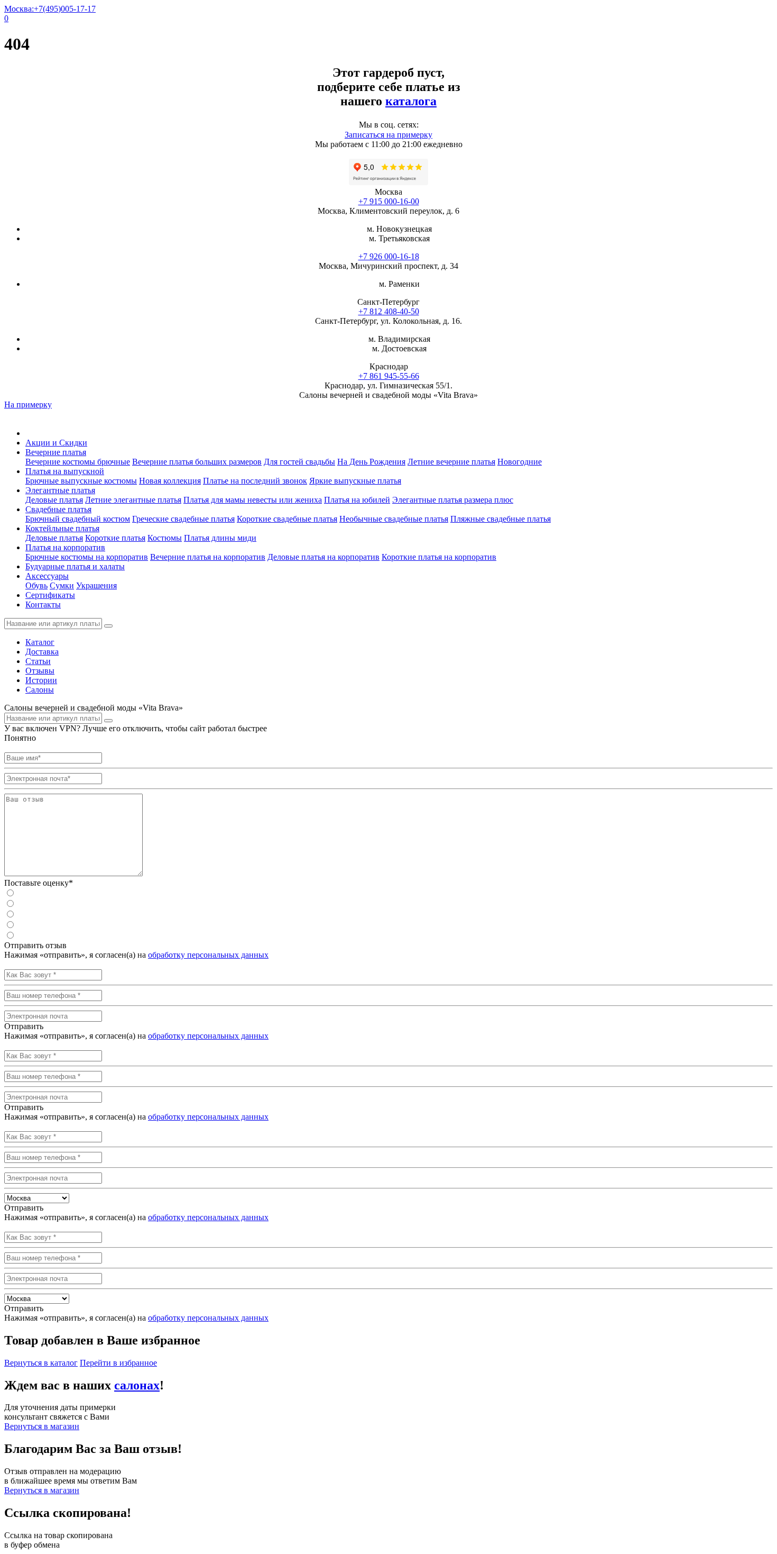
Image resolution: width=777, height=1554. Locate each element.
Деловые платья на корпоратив (323, 556)
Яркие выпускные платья (355, 480)
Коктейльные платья (62, 528)
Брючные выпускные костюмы (81, 480)
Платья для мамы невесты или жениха (252, 499)
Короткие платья (115, 537)
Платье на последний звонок (255, 480)
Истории (41, 680)
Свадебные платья (58, 509)
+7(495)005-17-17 (65, 8)
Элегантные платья (60, 490)
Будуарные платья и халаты (75, 566)
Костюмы (164, 537)
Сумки (62, 585)
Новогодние (519, 461)
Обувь (36, 585)
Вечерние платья (55, 452)
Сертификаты (50, 594)
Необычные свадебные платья (393, 518)
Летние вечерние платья (451, 461)
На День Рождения (371, 461)
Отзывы (39, 670)
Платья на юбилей (357, 499)
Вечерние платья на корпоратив (207, 556)
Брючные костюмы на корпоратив (86, 556)
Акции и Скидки (56, 442)
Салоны (39, 689)
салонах (137, 1385)
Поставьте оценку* (38, 882)
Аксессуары (47, 575)
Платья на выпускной (64, 471)
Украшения (96, 585)
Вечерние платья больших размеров (197, 461)
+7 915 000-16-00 (388, 201)
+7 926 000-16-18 (388, 256)
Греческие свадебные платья (183, 518)
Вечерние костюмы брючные (77, 461)
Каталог (39, 642)
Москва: (19, 8)
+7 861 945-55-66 (388, 375)
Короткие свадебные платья (287, 518)
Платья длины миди (220, 537)
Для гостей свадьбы (299, 461)
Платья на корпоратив (65, 547)
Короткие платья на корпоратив (439, 556)
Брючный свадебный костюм (77, 518)
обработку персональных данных (208, 954)
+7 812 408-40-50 (388, 311)
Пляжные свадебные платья (500, 518)
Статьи (38, 661)
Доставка (42, 651)
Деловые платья (54, 499)
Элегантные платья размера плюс (452, 499)
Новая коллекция (170, 480)
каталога (411, 101)
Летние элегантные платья (133, 499)
